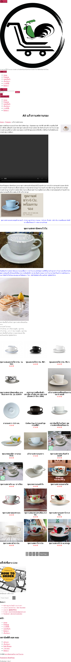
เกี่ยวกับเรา (6, 81)
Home (5, 75)
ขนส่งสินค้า (6, 79)
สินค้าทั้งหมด (7, 646)
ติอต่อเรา (6, 86)
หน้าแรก (6, 642)
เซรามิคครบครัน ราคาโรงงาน (14, 654)
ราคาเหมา (6, 648)
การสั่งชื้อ (6, 83)
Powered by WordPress (7, 658)
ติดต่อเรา (6, 651)
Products (6, 77)
